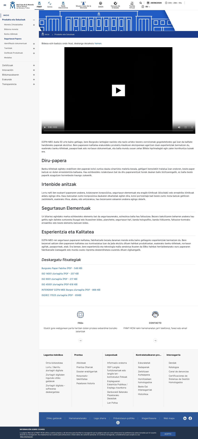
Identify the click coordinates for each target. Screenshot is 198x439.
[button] (33, 19)
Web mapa (169, 418)
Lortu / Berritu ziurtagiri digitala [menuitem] (54, 369)
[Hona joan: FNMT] (22, 5)
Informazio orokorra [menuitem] (117, 362)
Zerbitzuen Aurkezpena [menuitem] (144, 373)
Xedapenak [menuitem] (143, 367)
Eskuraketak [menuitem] (144, 362)
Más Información (26, 437)
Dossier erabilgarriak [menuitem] (87, 371)
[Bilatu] (141, 3)
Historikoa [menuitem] (143, 394)
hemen (98, 43)
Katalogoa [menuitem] (174, 367)
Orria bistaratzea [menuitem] (54, 362)
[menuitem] (6, 15)
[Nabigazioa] (5, 5)
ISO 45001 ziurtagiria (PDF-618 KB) (60, 284)
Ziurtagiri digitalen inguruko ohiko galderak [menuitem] (55, 378)
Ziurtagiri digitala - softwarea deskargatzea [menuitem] (55, 388)
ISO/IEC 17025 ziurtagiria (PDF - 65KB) (61, 295)
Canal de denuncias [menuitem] (179, 371)
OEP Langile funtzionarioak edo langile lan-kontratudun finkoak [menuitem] (117, 372)
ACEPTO (168, 434)
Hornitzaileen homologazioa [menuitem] (145, 381)
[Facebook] (190, 418)
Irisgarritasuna (149, 418)
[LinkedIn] (185, 418)
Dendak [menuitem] (172, 362)
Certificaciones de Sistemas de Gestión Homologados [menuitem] (179, 379)
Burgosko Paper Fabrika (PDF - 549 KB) (62, 268)
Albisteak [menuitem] (81, 362)
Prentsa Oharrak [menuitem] (85, 367)
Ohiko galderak (54, 418)
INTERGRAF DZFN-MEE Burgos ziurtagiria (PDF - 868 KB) (71, 289)
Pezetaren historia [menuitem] (86, 383)
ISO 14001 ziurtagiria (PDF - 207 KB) (60, 273)
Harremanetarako (77, 418)
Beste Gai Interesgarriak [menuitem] (145, 388)
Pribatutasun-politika (123, 418)
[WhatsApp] (118, 422)
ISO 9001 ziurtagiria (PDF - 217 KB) (59, 279)
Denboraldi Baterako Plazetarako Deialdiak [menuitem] (117, 395)
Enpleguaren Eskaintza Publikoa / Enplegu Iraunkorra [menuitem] (117, 384)
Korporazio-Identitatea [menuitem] (82, 377)
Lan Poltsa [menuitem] (112, 402)
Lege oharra (100, 418)
